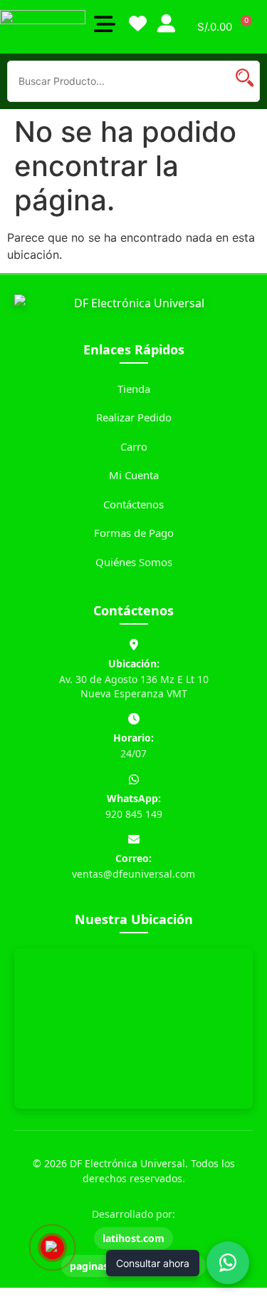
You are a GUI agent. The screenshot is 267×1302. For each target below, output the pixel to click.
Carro (133, 446)
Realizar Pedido (134, 417)
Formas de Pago (134, 533)
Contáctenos (133, 504)
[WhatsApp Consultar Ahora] (227, 1262)
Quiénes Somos (133, 562)
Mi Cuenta (134, 475)
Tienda (133, 388)
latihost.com (133, 1238)
